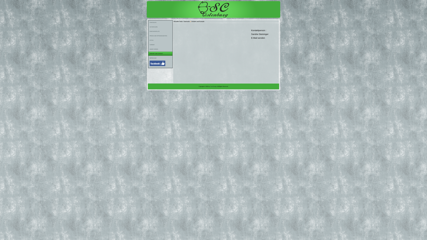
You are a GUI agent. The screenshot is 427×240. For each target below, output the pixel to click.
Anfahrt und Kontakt (156, 53)
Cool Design (213, 86)
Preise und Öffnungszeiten (158, 35)
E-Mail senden (258, 38)
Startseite (153, 22)
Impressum (153, 58)
